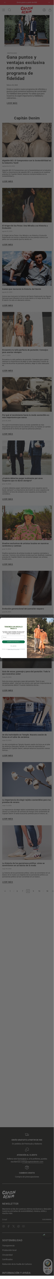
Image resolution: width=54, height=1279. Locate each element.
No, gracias (13, 645)
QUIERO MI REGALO (13, 642)
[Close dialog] (52, 619)
